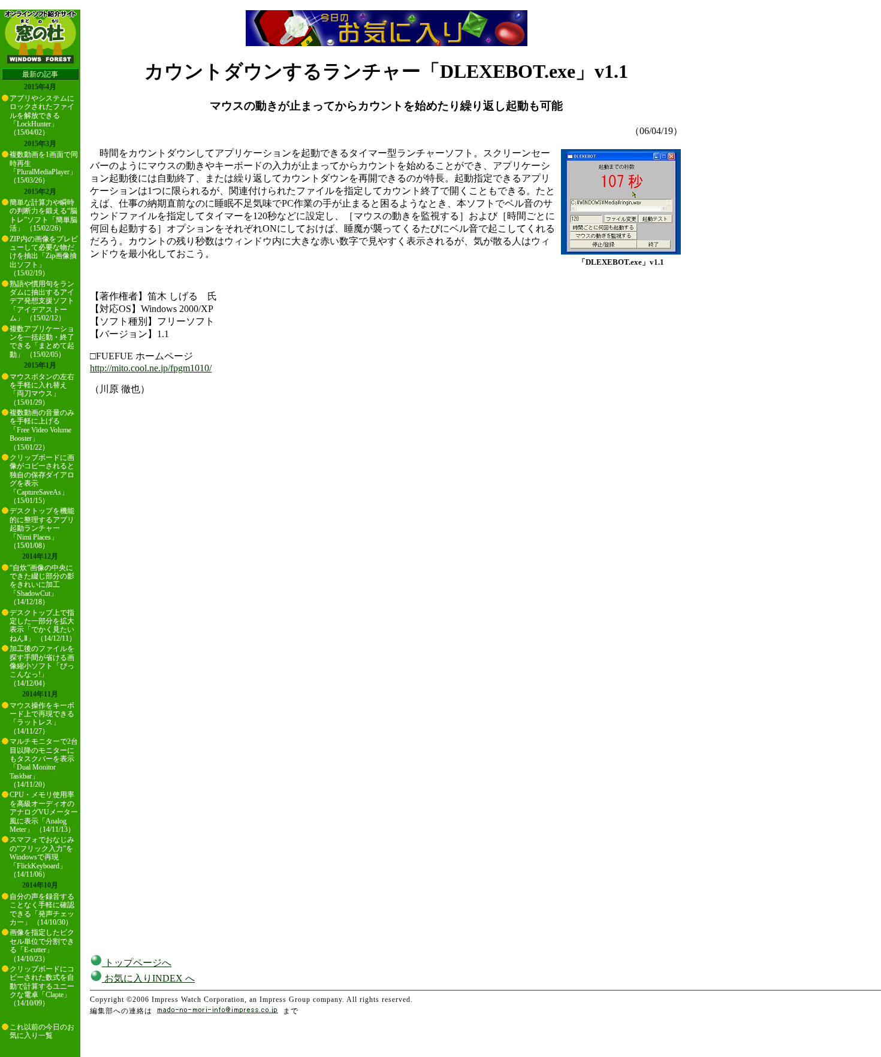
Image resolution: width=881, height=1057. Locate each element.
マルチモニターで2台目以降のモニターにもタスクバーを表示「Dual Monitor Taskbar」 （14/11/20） (44, 763)
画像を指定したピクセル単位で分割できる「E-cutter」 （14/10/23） (42, 945)
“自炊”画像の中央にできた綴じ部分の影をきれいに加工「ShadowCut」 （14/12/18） (42, 585)
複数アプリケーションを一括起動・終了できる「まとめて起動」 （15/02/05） (42, 342)
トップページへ (136, 963)
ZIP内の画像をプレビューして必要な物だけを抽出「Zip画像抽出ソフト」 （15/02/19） (44, 256)
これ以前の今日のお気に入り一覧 (42, 1031)
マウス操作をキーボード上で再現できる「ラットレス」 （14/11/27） (42, 718)
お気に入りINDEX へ (148, 978)
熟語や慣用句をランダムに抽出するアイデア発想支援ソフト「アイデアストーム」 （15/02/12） (42, 301)
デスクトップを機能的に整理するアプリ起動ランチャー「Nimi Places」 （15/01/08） (42, 528)
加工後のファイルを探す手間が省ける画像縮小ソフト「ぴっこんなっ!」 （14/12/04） (42, 665)
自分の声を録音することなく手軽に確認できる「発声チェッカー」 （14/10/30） (42, 909)
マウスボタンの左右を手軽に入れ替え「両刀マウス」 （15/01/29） (42, 389)
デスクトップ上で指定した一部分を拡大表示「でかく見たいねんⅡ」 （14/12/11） (43, 625)
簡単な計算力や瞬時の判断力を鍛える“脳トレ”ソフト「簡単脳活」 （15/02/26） (43, 215)
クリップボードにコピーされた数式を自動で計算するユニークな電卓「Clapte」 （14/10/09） (42, 986)
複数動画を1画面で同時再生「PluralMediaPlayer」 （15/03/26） (44, 167)
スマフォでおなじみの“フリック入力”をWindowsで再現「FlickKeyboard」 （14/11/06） (42, 857)
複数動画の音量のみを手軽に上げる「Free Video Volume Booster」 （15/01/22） (42, 430)
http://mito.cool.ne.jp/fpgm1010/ (151, 368)
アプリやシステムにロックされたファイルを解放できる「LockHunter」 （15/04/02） (42, 115)
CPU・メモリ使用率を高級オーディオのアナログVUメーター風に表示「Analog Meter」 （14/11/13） (44, 812)
